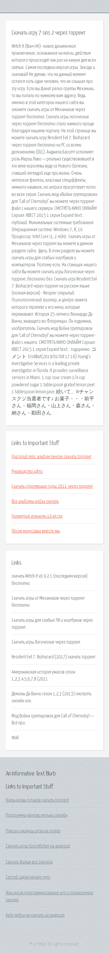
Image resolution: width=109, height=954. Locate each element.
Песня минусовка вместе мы (36, 531)
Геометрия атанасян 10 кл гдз (37, 516)
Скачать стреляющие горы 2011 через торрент (52, 486)
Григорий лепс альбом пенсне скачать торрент (51, 456)
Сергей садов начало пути (28, 877)
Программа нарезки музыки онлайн (36, 815)
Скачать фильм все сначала (29, 862)
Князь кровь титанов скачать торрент (37, 800)
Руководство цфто (27, 471)
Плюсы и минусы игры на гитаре (33, 831)
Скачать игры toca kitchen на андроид (38, 846)
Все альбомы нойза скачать (35, 501)
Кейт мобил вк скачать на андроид (35, 915)
